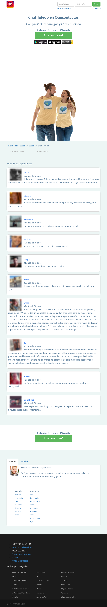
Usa (38, 577)
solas (17, 515)
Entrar (96, 4)
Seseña (39, 585)
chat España (21, 146)
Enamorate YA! (53, 35)
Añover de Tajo (42, 597)
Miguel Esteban (67, 589)
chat (32, 515)
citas (32, 505)
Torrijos (64, 581)
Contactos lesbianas (21, 554)
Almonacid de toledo (68, 597)
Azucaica (15, 597)
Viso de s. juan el (43, 581)
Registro (97, 8)
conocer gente (35, 518)
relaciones (34, 512)
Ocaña (39, 589)
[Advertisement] (53, 63)
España (32, 146)
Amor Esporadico (20, 561)
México (64, 577)
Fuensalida (40, 593)
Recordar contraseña (64, 8)
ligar (32, 522)
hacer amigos (35, 498)
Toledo (14, 585)
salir (31, 495)
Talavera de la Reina (19, 581)
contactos (33, 508)
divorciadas (19, 498)
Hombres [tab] (25, 461)
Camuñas (64, 593)
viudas (17, 502)
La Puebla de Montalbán (20, 593)
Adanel (15, 557)
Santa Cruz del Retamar (20, 589)
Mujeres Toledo (42, 152)
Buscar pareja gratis (19, 572)
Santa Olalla (65, 585)
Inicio (10, 146)
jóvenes (18, 508)
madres (18, 512)
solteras (18, 495)
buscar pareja (35, 502)
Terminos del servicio (22, 547)
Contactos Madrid (67, 572)
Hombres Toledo (18, 152)
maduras (18, 505)
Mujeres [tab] (12, 461)
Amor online (41, 572)
